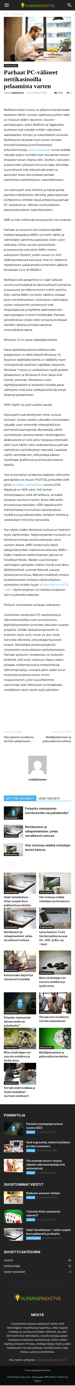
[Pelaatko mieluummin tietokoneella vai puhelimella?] (13, 813)
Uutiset (30, 1132)
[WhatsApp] (34, 98)
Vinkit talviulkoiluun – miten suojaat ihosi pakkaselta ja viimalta (17, 901)
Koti (6, 14)
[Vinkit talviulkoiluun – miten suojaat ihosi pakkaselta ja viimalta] (20, 883)
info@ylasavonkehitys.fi (51, 1360)
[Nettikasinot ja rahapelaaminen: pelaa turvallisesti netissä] (13, 831)
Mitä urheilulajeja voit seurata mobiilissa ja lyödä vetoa (52, 982)
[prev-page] (6, 864)
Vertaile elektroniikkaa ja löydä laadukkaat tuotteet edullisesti (19, 1092)
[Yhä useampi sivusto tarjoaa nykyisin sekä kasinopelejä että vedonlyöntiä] (13, 1165)
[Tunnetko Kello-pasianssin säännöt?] (13, 1216)
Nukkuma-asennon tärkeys (43, 1193)
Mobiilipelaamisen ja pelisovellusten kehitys (56, 739)
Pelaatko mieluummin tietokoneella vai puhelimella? (17, 1021)
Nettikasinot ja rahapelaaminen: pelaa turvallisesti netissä (41, 831)
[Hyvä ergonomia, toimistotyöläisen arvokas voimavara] (13, 1147)
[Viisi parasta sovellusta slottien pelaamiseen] (55, 1003)
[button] (6, 5)
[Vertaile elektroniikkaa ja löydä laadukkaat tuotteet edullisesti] (20, 1074)
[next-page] (12, 864)
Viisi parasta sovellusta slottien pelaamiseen (18, 739)
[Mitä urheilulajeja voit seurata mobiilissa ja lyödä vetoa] (55, 963)
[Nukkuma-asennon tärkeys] (13, 1197)
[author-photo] (37, 774)
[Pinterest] (25, 98)
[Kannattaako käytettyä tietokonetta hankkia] (20, 961)
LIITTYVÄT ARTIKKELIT (20, 798)
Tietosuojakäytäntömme (38, 1370)
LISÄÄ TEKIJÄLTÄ (49, 798)
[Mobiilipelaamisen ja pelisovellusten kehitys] (55, 1038)
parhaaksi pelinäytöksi (27, 484)
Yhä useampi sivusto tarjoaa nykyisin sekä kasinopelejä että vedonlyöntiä (45, 1164)
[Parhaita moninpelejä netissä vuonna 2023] (13, 1128)
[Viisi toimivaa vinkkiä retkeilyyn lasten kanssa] (13, 849)
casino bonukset (39, 150)
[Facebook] (8, 98)
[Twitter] (16, 98)
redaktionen (17, 92)
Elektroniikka (18, 14)
